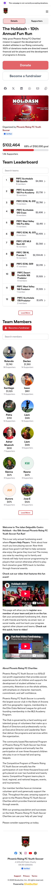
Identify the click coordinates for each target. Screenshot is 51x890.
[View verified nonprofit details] (8, 134)
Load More (25, 313)
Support (17, 876)
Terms (34, 876)
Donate (25, 65)
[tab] (14, 21)
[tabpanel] (26, 426)
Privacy (26, 876)
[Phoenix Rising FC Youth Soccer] (5, 11)
